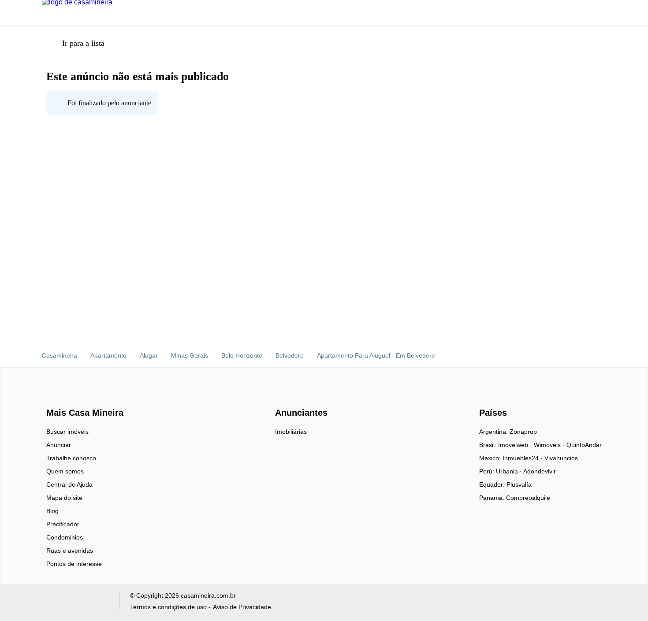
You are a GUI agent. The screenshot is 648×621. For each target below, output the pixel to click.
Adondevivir (539, 471)
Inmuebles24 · (523, 458)
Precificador (62, 524)
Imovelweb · (516, 444)
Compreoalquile (528, 497)
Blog (52, 510)
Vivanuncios (561, 458)
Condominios (64, 537)
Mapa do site (64, 497)
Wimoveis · (550, 444)
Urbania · (509, 471)
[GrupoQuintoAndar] (75, 603)
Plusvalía (519, 484)
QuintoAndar (584, 444)
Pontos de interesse (74, 563)
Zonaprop (523, 431)
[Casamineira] (68, 397)
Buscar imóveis (67, 431)
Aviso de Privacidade (242, 606)
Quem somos (65, 471)
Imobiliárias (291, 431)
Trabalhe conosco (71, 458)
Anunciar (58, 444)
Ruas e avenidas (69, 550)
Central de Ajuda (69, 484)
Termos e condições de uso (168, 606)
